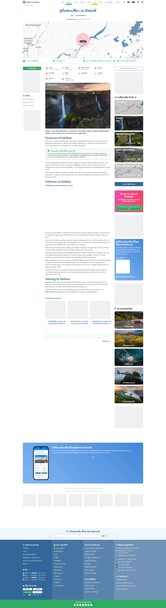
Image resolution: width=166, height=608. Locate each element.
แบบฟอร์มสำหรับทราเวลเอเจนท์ (126, 586)
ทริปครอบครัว (58, 567)
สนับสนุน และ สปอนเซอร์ (92, 582)
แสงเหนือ (88, 564)
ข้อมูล (100, 2)
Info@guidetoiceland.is (125, 551)
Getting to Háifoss (28, 105)
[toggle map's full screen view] (140, 55)
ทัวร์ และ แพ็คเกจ (59, 548)
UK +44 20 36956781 (124, 562)
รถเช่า (75, 2)
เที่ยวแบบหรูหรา (59, 573)
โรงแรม (82, 2)
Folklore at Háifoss (28, 102)
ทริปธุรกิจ (57, 576)
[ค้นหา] (124, 2)
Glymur (74, 143)
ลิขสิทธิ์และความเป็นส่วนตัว (31, 557)
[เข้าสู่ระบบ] (142, 2)
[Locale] (128, 2)
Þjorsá (83, 146)
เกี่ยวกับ (118, 2)
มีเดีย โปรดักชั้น (89, 589)
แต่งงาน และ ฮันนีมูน (91, 592)
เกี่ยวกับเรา (26, 548)
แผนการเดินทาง (90, 570)
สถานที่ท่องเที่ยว (109, 2)
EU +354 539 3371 (124, 565)
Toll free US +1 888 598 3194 (127, 559)
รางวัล (25, 551)
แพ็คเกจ (69, 2)
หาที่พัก (56, 557)
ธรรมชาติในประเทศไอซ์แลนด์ (94, 548)
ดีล (95, 2)
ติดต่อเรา (25, 564)
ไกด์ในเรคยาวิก (89, 554)
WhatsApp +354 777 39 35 (126, 570)
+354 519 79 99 (123, 553)
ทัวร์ (63, 2)
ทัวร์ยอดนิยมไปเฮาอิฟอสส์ (53, 298)
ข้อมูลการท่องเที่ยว (91, 551)
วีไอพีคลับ (57, 582)
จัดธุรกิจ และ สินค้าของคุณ (124, 583)
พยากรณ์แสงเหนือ (90, 573)
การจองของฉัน (58, 585)
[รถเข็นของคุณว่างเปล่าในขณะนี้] (138, 2)
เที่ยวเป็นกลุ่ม (58, 570)
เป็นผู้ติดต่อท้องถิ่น (121, 580)
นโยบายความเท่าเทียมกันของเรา (33, 561)
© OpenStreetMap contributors (135, 57)
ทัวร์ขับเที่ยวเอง (58, 551)
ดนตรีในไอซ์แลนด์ (90, 561)
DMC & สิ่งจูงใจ (89, 585)
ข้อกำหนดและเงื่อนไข (29, 554)
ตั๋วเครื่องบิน (57, 561)
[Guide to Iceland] (31, 2)
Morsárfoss (49, 143)
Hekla (71, 172)
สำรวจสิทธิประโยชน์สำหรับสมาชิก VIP (128, 208)
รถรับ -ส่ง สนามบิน (59, 564)
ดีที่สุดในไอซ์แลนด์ (90, 567)
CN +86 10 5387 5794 (125, 567)
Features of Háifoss (28, 99)
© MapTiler (126, 57)
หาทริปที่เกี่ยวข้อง (32, 68)
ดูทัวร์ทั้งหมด (105, 341)
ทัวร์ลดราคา (57, 579)
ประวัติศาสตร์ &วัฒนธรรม (93, 557)
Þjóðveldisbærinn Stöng (53, 292)
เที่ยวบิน (89, 2)
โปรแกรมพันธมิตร (121, 589)
